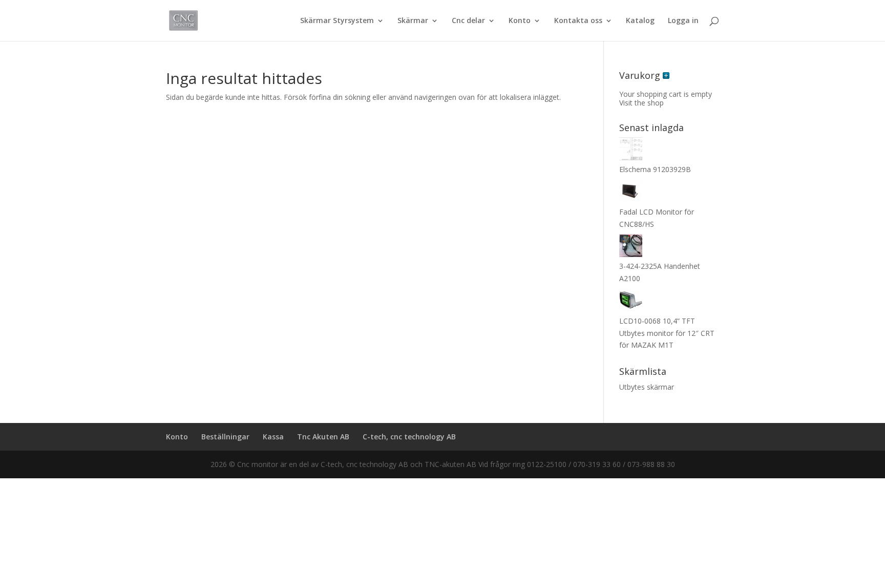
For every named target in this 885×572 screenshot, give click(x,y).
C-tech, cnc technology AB (409, 436)
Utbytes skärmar (646, 387)
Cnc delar (468, 21)
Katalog (640, 21)
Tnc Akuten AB (323, 436)
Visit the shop (641, 103)
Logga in (683, 21)
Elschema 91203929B (655, 169)
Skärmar (412, 21)
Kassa (273, 436)
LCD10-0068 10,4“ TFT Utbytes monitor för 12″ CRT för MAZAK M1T (666, 333)
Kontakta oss (578, 21)
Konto (520, 21)
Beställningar (225, 436)
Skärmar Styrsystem (337, 21)
